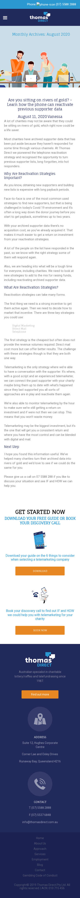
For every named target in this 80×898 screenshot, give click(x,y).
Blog (40, 864)
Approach (40, 848)
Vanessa (55, 116)
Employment (40, 859)
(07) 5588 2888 (66, 4)
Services (40, 854)
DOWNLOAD (40, 571)
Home (40, 838)
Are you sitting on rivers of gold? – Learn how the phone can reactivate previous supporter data (40, 104)
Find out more (40, 694)
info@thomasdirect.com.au (40, 822)
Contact (40, 870)
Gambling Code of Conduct (40, 875)
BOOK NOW (40, 630)
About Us (40, 843)
